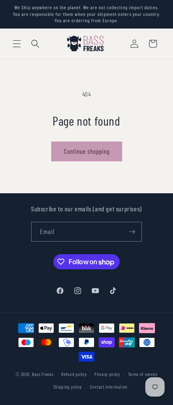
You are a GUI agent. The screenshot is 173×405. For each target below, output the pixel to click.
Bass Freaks (43, 373)
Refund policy (73, 374)
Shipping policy (67, 386)
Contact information (109, 386)
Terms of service (142, 374)
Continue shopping (87, 151)
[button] (17, 43)
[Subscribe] (132, 232)
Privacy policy (107, 374)
